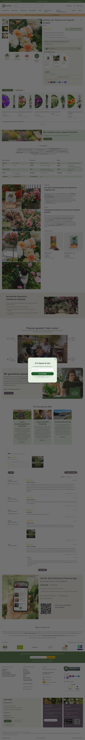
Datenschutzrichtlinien (41, 376)
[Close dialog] (55, 359)
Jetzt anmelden (42, 373)
